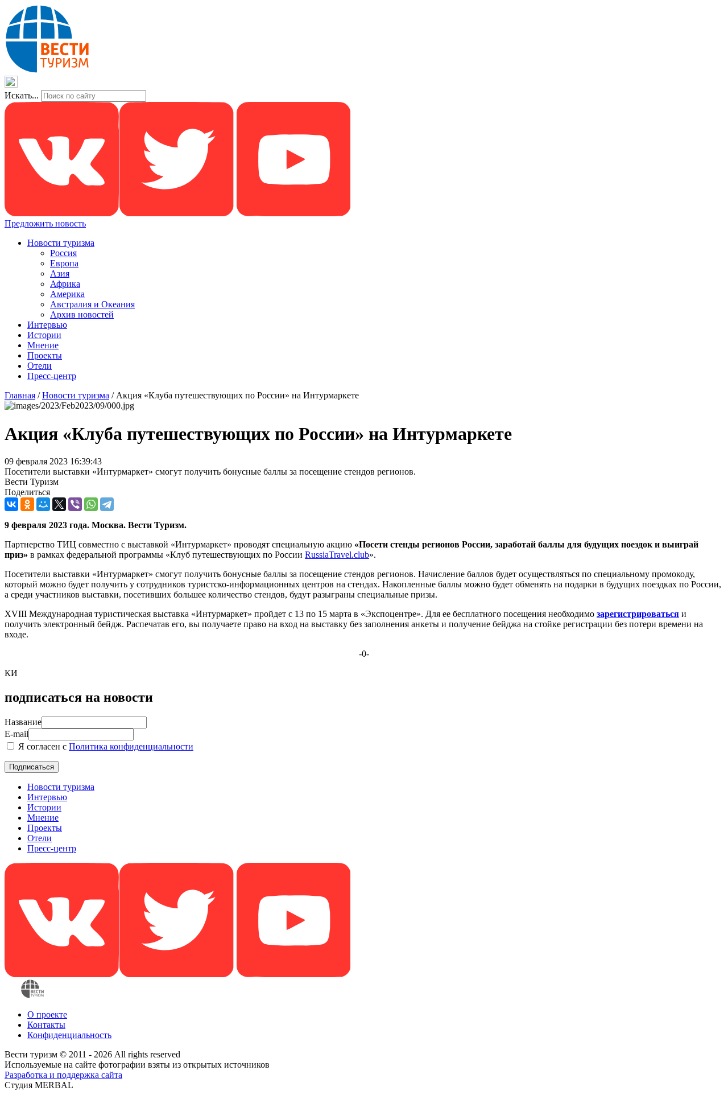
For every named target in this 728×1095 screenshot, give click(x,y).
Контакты (46, 1025)
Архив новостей (82, 314)
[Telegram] (107, 504)
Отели (39, 366)
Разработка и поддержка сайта (63, 1075)
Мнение (43, 345)
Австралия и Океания (92, 304)
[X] (59, 504)
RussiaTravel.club (337, 554)
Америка (67, 294)
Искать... (22, 95)
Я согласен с (104, 746)
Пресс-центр (51, 376)
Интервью (47, 325)
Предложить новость (45, 223)
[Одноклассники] (27, 504)
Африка (65, 284)
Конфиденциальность (69, 1035)
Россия (63, 253)
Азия (59, 273)
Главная (20, 395)
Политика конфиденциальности (131, 746)
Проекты (44, 355)
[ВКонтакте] (11, 504)
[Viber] (75, 504)
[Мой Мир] (43, 504)
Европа (64, 263)
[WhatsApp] (91, 504)
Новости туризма (60, 243)
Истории (44, 335)
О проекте (47, 1014)
